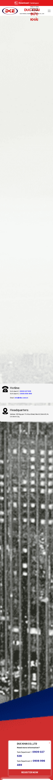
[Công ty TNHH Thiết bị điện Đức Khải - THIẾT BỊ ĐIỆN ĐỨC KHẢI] (16, 11)
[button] (49, 10)
